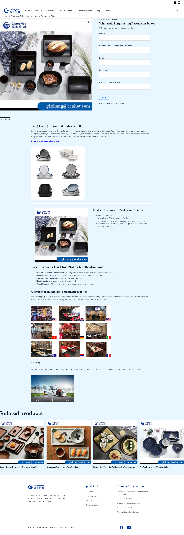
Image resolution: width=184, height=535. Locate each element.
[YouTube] (129, 528)
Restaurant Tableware (109, 19)
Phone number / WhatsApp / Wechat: (116, 46)
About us (38, 11)
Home (27, 11)
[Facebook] (174, 2)
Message (104, 70)
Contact (108, 11)
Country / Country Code (110, 82)
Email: (102, 58)
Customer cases (85, 11)
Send (104, 97)
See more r (36, 141)
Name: (102, 34)
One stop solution (67, 11)
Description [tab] (5, 119)
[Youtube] (179, 2)
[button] (55, 10)
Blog (98, 11)
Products (50, 11)
